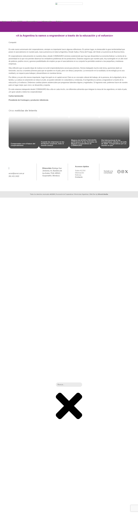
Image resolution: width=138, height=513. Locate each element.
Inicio (4, 21)
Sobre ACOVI (80, 171)
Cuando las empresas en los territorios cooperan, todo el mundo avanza (52, 143)
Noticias (59, 21)
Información (47, 21)
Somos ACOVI (16, 21)
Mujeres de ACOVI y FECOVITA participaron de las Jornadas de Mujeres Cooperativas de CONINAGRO (84, 142)
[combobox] (69, 384)
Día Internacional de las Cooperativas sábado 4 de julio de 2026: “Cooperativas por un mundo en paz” (114, 142)
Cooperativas (32, 21)
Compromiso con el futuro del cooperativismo (23, 144)
